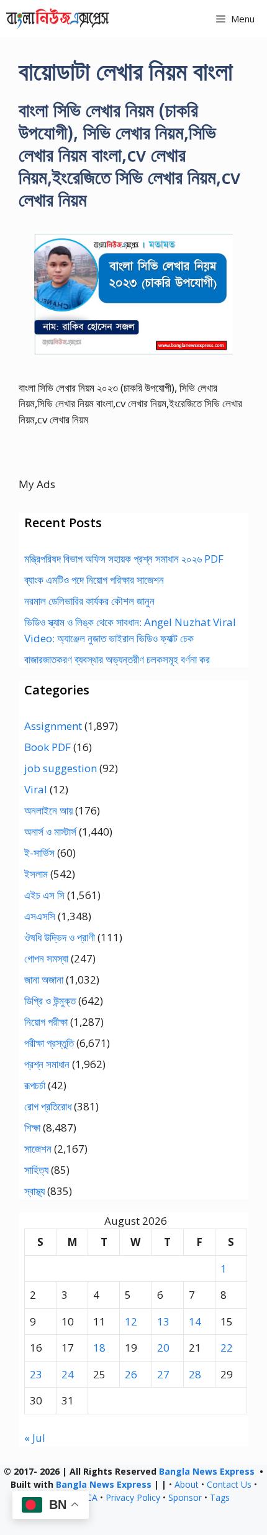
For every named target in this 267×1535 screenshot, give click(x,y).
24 (67, 1374)
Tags (220, 1497)
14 (195, 1321)
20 (163, 1347)
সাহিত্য (36, 1170)
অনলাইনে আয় (48, 810)
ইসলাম (36, 874)
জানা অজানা (43, 979)
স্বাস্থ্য (34, 1191)
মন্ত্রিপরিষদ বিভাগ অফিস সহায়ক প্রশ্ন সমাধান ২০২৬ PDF (124, 558)
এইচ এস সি (44, 895)
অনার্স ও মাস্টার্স (50, 831)
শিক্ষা (32, 1127)
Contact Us (229, 1484)
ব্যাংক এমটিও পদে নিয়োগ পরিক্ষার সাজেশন (94, 580)
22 (226, 1347)
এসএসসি (39, 916)
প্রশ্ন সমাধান (47, 1064)
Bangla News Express (207, 1471)
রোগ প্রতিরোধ (47, 1106)
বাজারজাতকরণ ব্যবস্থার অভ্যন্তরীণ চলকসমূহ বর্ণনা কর (117, 659)
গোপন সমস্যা (46, 958)
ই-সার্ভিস (39, 853)
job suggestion (60, 768)
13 (163, 1321)
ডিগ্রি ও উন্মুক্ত (50, 1000)
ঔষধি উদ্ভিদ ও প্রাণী (59, 937)
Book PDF (47, 747)
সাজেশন (38, 1148)
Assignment (53, 726)
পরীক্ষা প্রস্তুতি (49, 1043)
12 (131, 1321)
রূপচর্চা (34, 1085)
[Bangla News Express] (57, 18)
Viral (35, 789)
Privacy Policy (133, 1497)
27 (163, 1374)
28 (195, 1374)
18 (99, 1347)
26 (131, 1374)
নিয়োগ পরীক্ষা (46, 1022)
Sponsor (185, 1497)
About (186, 1484)
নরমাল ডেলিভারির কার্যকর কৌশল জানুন (89, 601)
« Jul (34, 1438)
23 (36, 1374)
